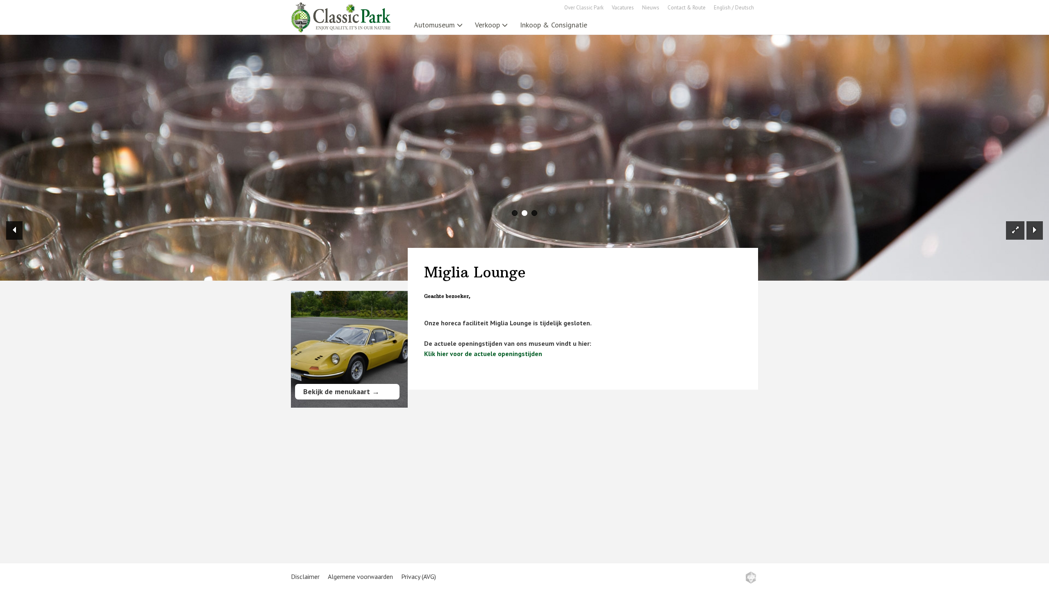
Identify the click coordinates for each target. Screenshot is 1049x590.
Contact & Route (687, 7)
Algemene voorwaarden (360, 576)
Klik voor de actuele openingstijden (483, 353)
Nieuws (650, 7)
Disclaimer (305, 576)
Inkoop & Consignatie (553, 25)
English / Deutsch (734, 7)
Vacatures (623, 7)
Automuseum (434, 25)
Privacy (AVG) (418, 576)
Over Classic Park (584, 7)
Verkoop (487, 25)
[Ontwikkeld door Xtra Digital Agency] (751, 577)
